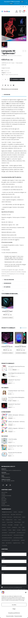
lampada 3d (11, 74)
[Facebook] (21, 7)
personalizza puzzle (6, 540)
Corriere (3, 494)
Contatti (3, 503)
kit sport (9, 527)
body (3, 519)
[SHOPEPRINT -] (7, 11)
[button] (26, 592)
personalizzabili (12, 532)
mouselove (4, 530)
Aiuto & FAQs (4, 492)
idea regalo (6, 74)
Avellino (15, 511)
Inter (21, 524)
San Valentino (9, 542)
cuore (15, 519)
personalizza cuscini (21, 532)
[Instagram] (25, 7)
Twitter (6, 485)
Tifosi (23, 542)
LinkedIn (8, 85)
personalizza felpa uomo (7, 535)
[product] (7, 302)
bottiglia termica (9, 519)
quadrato (23, 540)
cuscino (3, 522)
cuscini (19, 519)
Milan (23, 527)
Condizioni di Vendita (6, 495)
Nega (14, 609)
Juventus (4, 527)
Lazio (20, 527)
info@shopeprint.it (5, 477)
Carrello (3, 497)
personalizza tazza (15, 540)
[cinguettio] (23, 7)
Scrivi (2, 573)
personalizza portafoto (18, 537)
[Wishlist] (20, 11)
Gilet (23, 522)
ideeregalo (16, 524)
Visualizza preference (14, 613)
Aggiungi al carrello (18, 79)
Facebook (2, 85)
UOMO (22, 1)
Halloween (4, 524)
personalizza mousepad (18, 535)
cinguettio (5, 85)
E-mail (13, 85)
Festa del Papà (10, 522)
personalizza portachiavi (7, 537)
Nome (3, 551)
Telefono (4, 566)
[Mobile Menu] (2, 11)
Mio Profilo (3, 499)
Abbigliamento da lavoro (7, 511)
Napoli (14, 530)
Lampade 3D (8, 72)
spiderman (16, 74)
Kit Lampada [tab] (7, 287)
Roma (3, 542)
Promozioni (4, 502)
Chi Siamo (3, 500)
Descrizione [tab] (7, 94)
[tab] (14, 290)
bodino (23, 517)
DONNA (11, 3)
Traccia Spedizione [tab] (9, 279)
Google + (11, 85)
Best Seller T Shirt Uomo (7, 517)
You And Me (4, 545)
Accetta (14, 604)
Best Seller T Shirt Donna (16, 514)
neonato (18, 530)
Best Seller (21, 511)
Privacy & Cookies (10, 616)
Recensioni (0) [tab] (7, 283)
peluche (23, 530)
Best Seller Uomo (17, 517)
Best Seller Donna (5, 514)
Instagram (10, 485)
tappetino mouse (16, 542)
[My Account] (16, 11)
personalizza (4, 532)
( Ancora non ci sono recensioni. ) (15, 55)
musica (9, 530)
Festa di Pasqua (17, 522)
